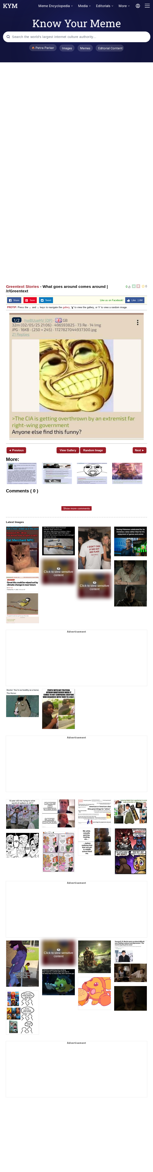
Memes (85, 48)
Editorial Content (110, 48)
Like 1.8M (136, 300)
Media (83, 6)
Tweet (47, 300)
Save (31, 300)
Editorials (103, 6)
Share (15, 300)
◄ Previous (16, 450)
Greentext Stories (22, 286)
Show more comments (76, 508)
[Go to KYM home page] (10, 7)
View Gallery (68, 450)
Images (67, 48)
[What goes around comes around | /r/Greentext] (76, 376)
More (123, 6)
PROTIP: (12, 307)
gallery (66, 307)
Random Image (93, 450)
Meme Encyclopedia (54, 6)
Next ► (139, 450)
